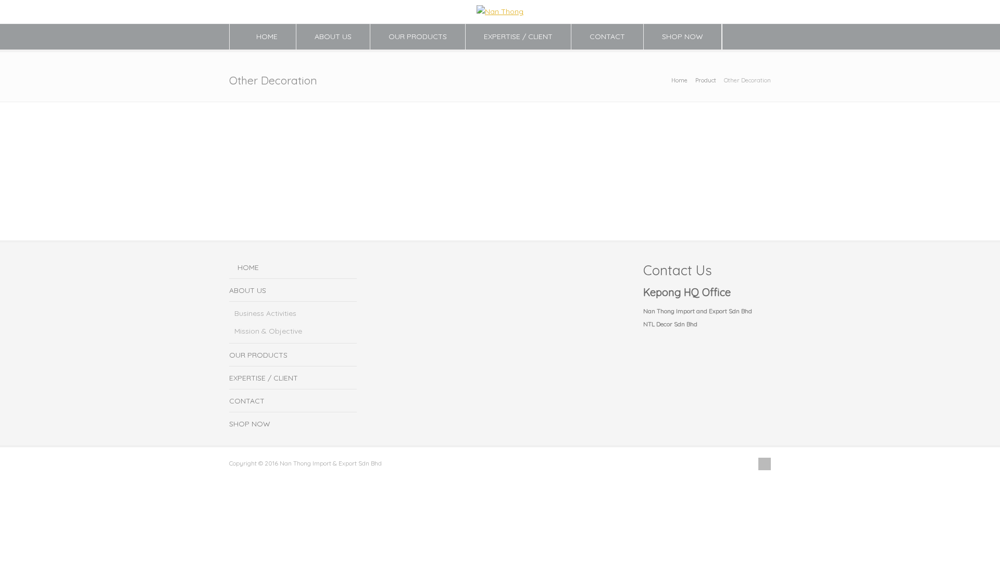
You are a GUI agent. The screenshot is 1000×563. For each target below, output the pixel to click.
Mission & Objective (268, 331)
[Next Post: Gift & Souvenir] (702, 122)
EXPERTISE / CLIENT (518, 36)
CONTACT (607, 36)
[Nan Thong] (500, 11)
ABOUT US (333, 36)
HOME (267, 36)
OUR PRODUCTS (418, 36)
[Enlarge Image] (273, 114)
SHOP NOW (682, 36)
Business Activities (265, 313)
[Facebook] (764, 464)
